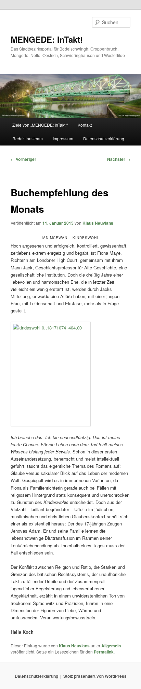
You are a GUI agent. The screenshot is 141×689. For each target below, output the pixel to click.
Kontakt (85, 125)
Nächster (118, 159)
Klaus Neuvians (97, 223)
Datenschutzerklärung (103, 138)
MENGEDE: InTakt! (47, 39)
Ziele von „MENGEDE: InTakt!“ (40, 125)
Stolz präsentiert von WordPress (95, 676)
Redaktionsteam (27, 138)
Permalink (104, 652)
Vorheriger (23, 159)
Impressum (63, 138)
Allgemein (111, 646)
